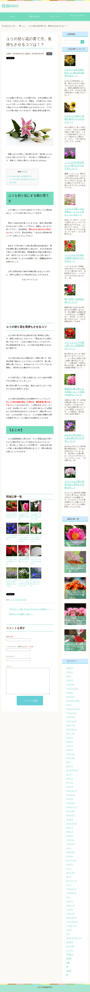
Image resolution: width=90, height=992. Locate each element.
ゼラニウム (70, 873)
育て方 (24, 600)
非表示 (24, 172)
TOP (9, 26)
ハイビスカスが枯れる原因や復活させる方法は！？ (74, 258)
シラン (68, 848)
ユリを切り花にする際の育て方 (19, 176)
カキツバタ (70, 725)
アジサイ (69, 680)
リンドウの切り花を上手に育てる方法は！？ (11, 537)
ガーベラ (69, 783)
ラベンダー (70, 946)
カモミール (70, 754)
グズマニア (70, 815)
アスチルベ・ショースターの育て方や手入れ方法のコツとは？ (23, 538)
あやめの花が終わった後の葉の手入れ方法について (74, 438)
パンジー (69, 901)
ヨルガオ (69, 942)
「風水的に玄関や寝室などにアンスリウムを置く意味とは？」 (75, 646)
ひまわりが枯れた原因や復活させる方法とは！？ (74, 119)
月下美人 (69, 954)
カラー (68, 762)
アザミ (68, 676)
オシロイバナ (71, 721)
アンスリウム (71, 713)
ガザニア (69, 778)
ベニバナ (69, 909)
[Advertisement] (30, 77)
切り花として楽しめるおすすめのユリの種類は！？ (30, 609)
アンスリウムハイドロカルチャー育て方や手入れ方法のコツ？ (35, 560)
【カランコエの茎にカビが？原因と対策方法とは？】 (75, 594)
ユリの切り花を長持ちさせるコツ (23, 179)
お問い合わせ (34, 16)
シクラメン (70, 840)
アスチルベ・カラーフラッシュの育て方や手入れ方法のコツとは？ (23, 583)
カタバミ (69, 742)
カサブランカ (71, 729)
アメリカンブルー (73, 701)
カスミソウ (70, 733)
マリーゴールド (72, 922)
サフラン (69, 836)
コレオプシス (71, 823)
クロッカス (70, 811)
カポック (69, 750)
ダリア (68, 877)
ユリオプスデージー (74, 938)
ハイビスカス (71, 893)
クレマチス (70, 803)
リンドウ (69, 950)
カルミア (69, 766)
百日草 (68, 971)
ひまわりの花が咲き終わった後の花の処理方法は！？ (74, 72)
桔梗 (68, 963)
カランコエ (70, 758)
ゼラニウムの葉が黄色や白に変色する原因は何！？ (74, 484)
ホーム (12, 16)
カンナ (68, 774)
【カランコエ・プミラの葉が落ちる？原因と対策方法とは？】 (75, 620)
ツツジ (68, 885)
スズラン (69, 864)
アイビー (69, 672)
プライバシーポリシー (77, 16)
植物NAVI (10, 6)
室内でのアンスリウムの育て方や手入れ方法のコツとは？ (11, 560)
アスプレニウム (72, 688)
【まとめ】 (12, 182)
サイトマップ (55, 16)
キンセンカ (70, 795)
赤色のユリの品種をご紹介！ (20, 614)
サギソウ (69, 828)
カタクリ (69, 738)
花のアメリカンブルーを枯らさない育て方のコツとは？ (35, 583)
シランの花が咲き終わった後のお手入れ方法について (74, 165)
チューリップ (71, 881)
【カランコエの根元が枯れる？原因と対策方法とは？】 (75, 568)
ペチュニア (70, 913)
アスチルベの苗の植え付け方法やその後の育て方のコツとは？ (11, 583)
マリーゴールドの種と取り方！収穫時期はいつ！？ (74, 345)
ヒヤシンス (70, 905)
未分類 (68, 958)
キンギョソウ (71, 791)
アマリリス (70, 697)
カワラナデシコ (72, 770)
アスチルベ (70, 684)
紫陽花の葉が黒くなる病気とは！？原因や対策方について (74, 392)
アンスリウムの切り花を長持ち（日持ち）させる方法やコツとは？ (35, 516)
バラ (68, 897)
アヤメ (68, 705)
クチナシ (69, 799)
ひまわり (69, 668)
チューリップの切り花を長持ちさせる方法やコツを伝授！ (23, 516)
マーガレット (71, 926)
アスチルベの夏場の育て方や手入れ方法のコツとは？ (23, 559)
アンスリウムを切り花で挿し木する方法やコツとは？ (11, 515)
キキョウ (69, 787)
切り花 (18, 600)
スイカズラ (70, 852)
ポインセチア (71, 918)
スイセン (69, 856)
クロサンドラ (71, 807)
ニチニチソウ (71, 889)
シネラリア (70, 844)
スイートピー (71, 860)
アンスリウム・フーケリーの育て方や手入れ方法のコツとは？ (35, 538)
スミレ (68, 868)
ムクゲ (68, 930)
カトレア (69, 746)
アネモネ (69, 693)
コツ (12, 600)
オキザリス (70, 717)
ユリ (49, 54)
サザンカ (69, 832)
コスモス (69, 819)
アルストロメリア (73, 709)
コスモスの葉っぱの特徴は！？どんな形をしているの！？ (74, 211)
